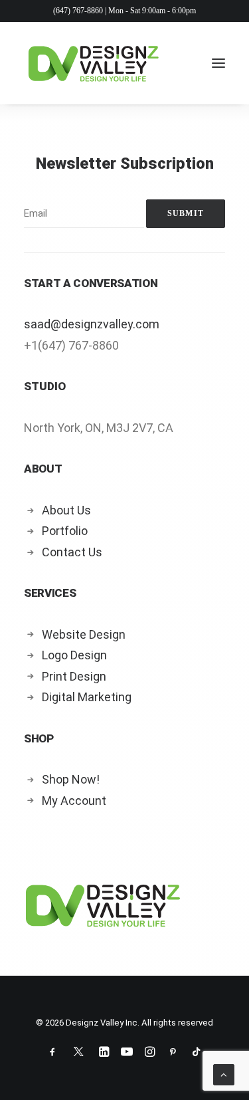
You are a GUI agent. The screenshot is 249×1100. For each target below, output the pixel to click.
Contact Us (72, 552)
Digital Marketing (86, 697)
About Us (66, 510)
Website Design (83, 634)
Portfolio (65, 531)
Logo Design (74, 655)
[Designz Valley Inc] (93, 63)
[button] (218, 63)
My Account (74, 801)
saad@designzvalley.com (91, 324)
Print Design (74, 676)
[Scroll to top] (223, 1074)
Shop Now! (71, 779)
